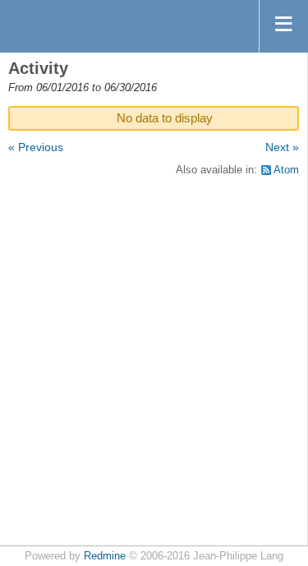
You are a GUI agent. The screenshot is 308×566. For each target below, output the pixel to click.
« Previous (35, 147)
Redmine (105, 556)
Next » (282, 147)
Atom (286, 170)
